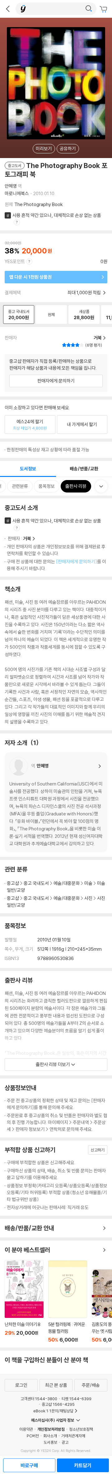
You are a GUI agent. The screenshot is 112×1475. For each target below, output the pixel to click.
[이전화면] (8, 8)
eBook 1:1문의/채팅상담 (53, 1410)
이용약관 (26, 1429)
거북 (27, 538)
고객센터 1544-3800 (39, 1398)
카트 (104, 9)
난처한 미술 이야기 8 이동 (24, 1301)
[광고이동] (88, 8)
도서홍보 (50, 1442)
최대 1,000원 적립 (85, 292)
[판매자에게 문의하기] (76, 562)
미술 (88, 883)
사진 (88, 898)
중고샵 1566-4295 (58, 1404)
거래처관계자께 (73, 1435)
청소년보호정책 (81, 1429)
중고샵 (13, 883)
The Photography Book (38, 204)
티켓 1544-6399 (76, 1398)
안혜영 (11, 186)
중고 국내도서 (36, 883)
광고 (65, 1442)
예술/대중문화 (67, 883)
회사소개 (50, 1435)
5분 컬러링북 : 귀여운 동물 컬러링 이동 (67, 1302)
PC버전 (33, 1435)
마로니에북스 (17, 193)
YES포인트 (15, 261)
